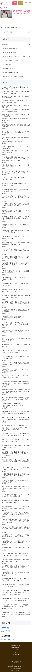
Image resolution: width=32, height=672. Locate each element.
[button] (29, 32)
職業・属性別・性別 (16, 68)
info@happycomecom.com (16, 668)
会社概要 (16, 649)
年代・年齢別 (16, 64)
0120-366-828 (19, 665)
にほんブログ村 (6, 631)
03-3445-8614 (13, 666)
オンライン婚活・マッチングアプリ (16, 60)
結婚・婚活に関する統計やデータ (16, 76)
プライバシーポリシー (16, 652)
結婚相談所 (16, 44)
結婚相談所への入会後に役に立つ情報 (16, 56)
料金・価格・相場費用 (16, 52)
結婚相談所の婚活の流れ (16, 48)
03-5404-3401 (22, 666)
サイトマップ (16, 654)
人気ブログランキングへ (8, 639)
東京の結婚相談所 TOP (16, 645)
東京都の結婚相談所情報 (16, 72)
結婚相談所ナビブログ (16, 647)
